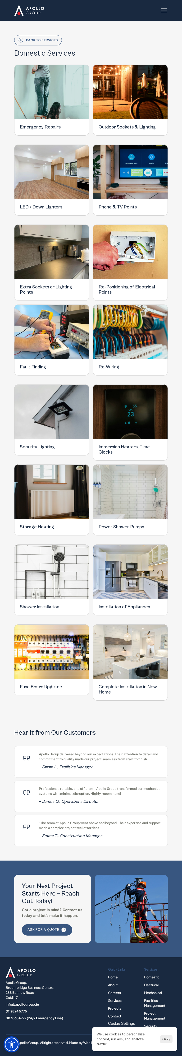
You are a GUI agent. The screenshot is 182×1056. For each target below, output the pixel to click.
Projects (114, 1008)
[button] (11, 1044)
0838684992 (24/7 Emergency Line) (34, 1018)
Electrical (151, 985)
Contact (114, 1016)
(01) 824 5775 (16, 1011)
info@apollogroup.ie (22, 1004)
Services (115, 1000)
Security (150, 1026)
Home (113, 977)
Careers (114, 992)
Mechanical (153, 992)
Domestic (151, 977)
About (113, 985)
